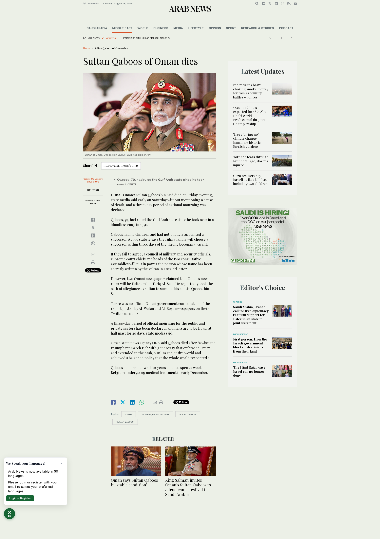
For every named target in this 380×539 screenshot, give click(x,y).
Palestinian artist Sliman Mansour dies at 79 (146, 38)
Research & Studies (257, 28)
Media (178, 28)
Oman (128, 414)
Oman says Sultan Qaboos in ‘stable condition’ (134, 482)
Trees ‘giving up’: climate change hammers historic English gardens (246, 140)
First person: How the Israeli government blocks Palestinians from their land (250, 345)
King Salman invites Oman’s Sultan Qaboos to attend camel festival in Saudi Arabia (188, 487)
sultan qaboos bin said (155, 414)
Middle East (122, 28)
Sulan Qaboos (188, 414)
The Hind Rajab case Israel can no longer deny (249, 371)
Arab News (93, 3)
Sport (231, 28)
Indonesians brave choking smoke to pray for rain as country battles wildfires (250, 91)
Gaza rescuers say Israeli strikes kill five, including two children (250, 179)
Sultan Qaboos (125, 422)
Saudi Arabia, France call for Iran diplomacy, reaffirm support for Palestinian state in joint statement (251, 315)
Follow (94, 270)
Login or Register (20, 498)
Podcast (286, 28)
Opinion (215, 28)
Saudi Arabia (97, 28)
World (142, 28)
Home (86, 48)
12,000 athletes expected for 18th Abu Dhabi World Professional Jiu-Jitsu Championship (249, 115)
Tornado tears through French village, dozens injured (251, 161)
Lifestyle (196, 28)
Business (160, 28)
